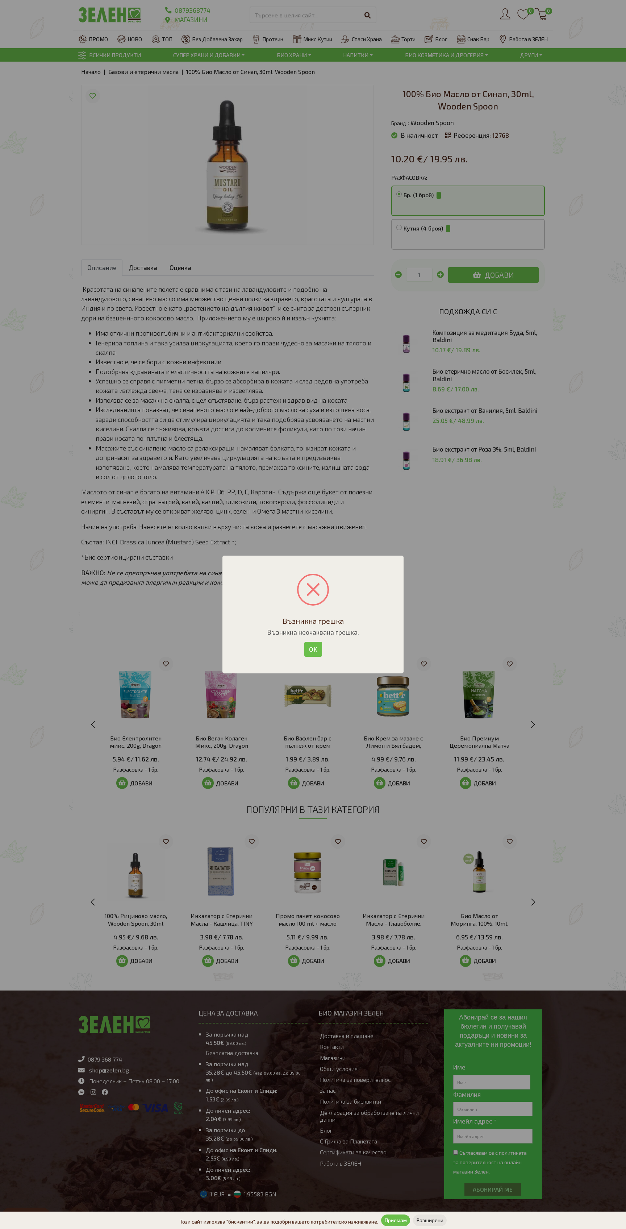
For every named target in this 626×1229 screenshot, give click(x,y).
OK (313, 649)
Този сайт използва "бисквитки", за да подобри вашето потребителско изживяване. (279, 1221)
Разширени (429, 1220)
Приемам (395, 1220)
